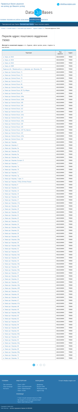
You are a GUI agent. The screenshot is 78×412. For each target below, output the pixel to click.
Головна (3, 19)
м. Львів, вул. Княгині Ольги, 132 (13, 139)
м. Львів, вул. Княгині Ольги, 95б (13, 87)
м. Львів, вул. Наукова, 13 (11, 191)
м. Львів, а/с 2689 (8, 66)
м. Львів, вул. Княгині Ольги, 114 (13, 111)
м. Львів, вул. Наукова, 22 (11, 218)
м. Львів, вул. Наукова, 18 (11, 206)
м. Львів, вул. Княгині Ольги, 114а (13, 114)
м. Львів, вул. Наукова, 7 (10, 163)
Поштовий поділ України (27, 24)
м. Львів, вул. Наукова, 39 (11, 276)
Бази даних (25, 19)
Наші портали (21, 380)
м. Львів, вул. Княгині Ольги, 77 (12, 81)
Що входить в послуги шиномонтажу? (29, 400)
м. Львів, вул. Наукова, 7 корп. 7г (13, 178)
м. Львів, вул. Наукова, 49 (11, 309)
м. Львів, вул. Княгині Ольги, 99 (12, 93)
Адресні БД (40, 390)
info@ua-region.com (68, 4)
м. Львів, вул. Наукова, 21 (11, 215)
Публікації (19, 394)
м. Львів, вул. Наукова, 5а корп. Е (13, 160)
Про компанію (7, 384)
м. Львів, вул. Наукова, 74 (11, 358)
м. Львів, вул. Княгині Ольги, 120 (13, 127)
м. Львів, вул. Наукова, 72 (11, 355)
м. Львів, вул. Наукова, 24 (11, 224)
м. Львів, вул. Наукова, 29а (11, 239)
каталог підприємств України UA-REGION (21, 408)
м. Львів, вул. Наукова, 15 (11, 194)
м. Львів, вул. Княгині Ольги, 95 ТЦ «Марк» (16, 90)
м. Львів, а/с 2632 (8, 57)
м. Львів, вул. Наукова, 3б (11, 151)
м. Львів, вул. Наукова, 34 (11, 261)
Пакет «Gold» (22, 390)
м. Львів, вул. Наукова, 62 (11, 337)
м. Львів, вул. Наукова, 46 (11, 297)
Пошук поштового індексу (41, 24)
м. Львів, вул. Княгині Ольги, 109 (13, 105)
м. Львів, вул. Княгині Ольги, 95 (12, 84)
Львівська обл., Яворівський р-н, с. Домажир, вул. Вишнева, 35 (22, 69)
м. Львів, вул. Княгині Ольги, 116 (13, 118)
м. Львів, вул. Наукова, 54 (11, 321)
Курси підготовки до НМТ (25, 402)
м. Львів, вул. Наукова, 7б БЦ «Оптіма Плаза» (17, 181)
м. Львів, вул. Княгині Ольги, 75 (12, 78)
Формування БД (42, 388)
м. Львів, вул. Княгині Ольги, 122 (13, 133)
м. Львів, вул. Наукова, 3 (10, 145)
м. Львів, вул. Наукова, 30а (11, 245)
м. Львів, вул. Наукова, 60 (11, 331)
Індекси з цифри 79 (38, 28)
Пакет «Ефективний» (24, 388)
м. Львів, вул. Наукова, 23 (11, 221)
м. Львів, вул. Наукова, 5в (11, 157)
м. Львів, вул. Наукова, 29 (11, 236)
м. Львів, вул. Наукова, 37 (11, 273)
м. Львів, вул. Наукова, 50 (11, 315)
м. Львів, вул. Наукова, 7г (11, 172)
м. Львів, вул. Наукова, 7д (11, 175)
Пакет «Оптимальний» (25, 386)
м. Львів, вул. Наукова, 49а (11, 312)
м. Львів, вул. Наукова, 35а (11, 270)
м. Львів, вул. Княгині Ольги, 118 (13, 124)
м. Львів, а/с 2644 (8, 63)
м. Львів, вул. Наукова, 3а (11, 148)
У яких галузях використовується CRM (29, 398)
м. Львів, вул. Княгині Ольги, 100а (13, 96)
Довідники (40, 384)
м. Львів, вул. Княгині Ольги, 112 (13, 108)
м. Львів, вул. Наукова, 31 (11, 248)
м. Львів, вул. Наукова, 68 (11, 349)
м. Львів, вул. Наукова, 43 (11, 282)
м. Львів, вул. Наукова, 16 (11, 197)
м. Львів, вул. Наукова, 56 (11, 324)
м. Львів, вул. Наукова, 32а (11, 254)
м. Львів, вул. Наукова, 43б (11, 288)
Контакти (44, 19)
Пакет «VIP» (21, 384)
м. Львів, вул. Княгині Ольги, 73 (12, 75)
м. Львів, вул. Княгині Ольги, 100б (13, 99)
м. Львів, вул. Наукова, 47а (11, 303)
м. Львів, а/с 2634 (8, 60)
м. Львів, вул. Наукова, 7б (11, 169)
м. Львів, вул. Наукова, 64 (11, 340)
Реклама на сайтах (13, 19)
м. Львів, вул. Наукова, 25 (11, 230)
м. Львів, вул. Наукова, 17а (11, 203)
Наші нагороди (7, 386)
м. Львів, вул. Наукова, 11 (11, 188)
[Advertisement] (66, 39)
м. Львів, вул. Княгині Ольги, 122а (13, 136)
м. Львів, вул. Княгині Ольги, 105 (13, 102)
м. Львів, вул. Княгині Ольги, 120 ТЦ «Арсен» (17, 130)
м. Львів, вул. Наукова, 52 (11, 318)
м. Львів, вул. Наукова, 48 (11, 306)
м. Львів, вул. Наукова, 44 (11, 291)
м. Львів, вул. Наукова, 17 (11, 200)
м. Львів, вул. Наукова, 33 (11, 257)
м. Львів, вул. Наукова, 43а (11, 285)
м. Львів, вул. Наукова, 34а (11, 264)
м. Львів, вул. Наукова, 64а (11, 343)
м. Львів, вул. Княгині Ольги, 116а (13, 121)
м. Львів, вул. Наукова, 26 (11, 233)
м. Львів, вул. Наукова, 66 (11, 346)
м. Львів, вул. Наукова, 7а (11, 166)
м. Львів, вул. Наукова (10, 142)
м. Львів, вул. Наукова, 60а (11, 334)
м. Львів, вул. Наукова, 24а (11, 227)
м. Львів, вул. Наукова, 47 (11, 300)
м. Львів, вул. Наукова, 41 (11, 279)
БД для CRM (41, 386)
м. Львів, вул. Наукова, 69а (11, 352)
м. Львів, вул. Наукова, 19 (11, 209)
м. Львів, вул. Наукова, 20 (11, 212)
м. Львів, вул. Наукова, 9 (10, 184)
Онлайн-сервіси (35, 19)
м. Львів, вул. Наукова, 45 (11, 294)
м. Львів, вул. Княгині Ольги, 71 (12, 72)
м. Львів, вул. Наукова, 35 (11, 267)
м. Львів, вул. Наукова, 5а (11, 154)
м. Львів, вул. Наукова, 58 (11, 327)
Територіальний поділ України (10, 24)
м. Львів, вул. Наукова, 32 (11, 251)
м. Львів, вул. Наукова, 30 (11, 242)
